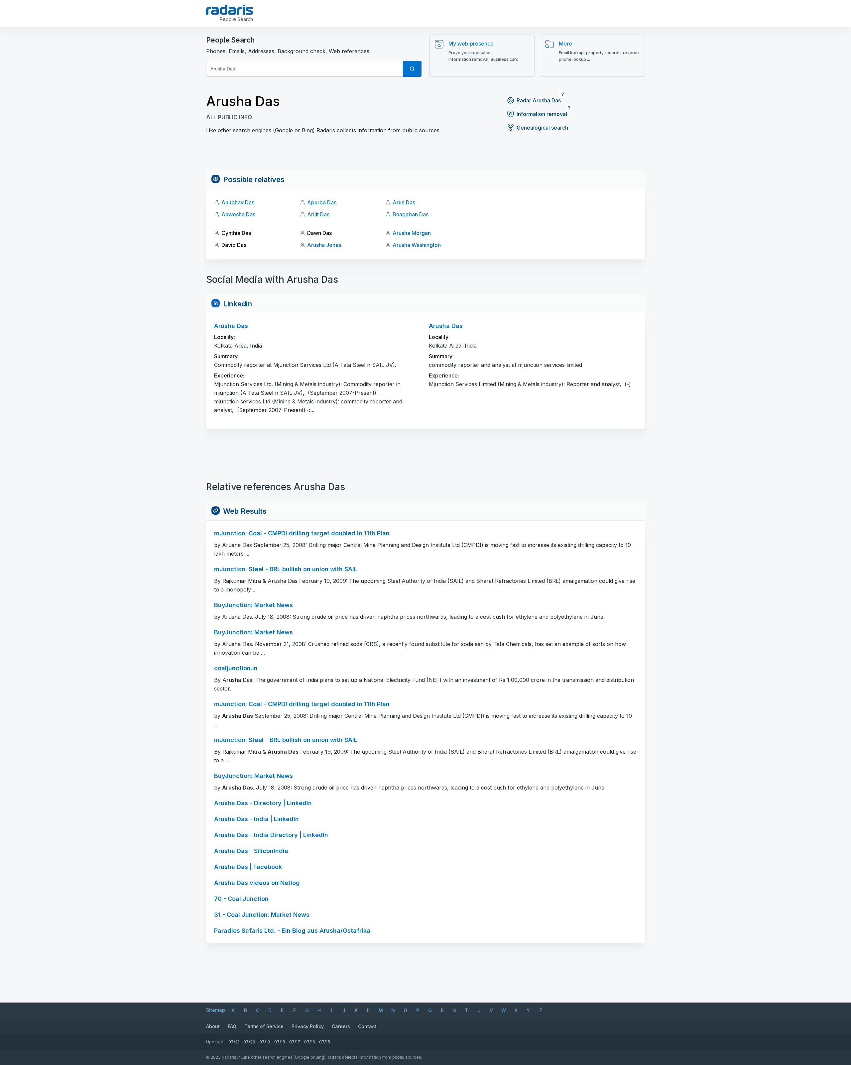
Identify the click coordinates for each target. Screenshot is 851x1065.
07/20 (249, 1041)
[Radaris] (229, 10)
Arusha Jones (324, 245)
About (213, 1026)
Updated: (215, 1041)
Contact (367, 1026)
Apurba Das (321, 202)
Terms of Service (264, 1026)
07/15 (324, 1041)
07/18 (279, 1041)
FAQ (232, 1026)
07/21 (233, 1041)
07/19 (264, 1041)
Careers (341, 1026)
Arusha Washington (417, 245)
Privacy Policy (308, 1026)
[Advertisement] (425, 155)
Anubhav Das (237, 202)
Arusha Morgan (412, 233)
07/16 (309, 1041)
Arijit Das (318, 214)
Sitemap (215, 1010)
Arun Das (404, 202)
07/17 (294, 1041)
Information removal (542, 114)
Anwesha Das (238, 214)
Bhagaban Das (410, 214)
